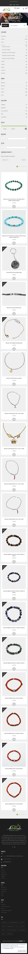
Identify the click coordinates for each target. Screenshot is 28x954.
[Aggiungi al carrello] (14, 207)
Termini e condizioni (5, 906)
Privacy (2, 908)
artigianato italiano (14, 922)
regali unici (10, 933)
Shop (13, 20)
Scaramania (3, 117)
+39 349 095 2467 (14, 1)
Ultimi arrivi (3, 887)
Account (3, 870)
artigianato (4, 922)
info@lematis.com (7, 859)
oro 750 (22, 926)
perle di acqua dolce (11, 930)
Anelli (2, 42)
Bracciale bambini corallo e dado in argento (14, 768)
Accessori (3, 70)
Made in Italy (4, 874)
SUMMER (3, 104)
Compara (24, 160)
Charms (2, 39)
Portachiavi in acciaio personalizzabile (14, 272)
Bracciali (3, 45)
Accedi (17, 4)
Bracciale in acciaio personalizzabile (14, 307)
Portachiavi (3, 36)
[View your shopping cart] (25, 8)
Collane (2, 67)
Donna (2, 89)
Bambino (3, 85)
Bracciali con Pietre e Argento (8, 55)
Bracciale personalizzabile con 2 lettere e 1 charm (14, 448)
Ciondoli (3, 61)
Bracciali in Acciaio (6, 46)
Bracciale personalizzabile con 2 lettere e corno (14, 484)
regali (3, 933)
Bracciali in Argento (6, 49)
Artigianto (3, 876)
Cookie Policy (4, 912)
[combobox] (14, 139)
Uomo (2, 95)
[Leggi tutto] (14, 243)
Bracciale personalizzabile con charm (14, 378)
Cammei (3, 64)
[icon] (12, 847)
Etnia (2, 114)
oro (17, 926)
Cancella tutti (5, 160)
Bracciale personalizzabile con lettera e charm (14, 413)
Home (9, 20)
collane (22, 922)
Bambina (3, 82)
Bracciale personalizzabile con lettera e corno (14, 519)
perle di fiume (22, 930)
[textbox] (14, 139)
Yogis (2, 895)
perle (3, 930)
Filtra (26, 129)
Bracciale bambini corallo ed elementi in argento (14, 733)
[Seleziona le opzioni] (14, 278)
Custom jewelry (4, 110)
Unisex (2, 92)
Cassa (14, 4)
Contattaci (3, 904)
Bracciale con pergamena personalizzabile (14, 343)
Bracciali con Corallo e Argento (8, 52)
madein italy (10, 926)
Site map (3, 878)
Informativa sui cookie (8, 948)
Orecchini (3, 73)
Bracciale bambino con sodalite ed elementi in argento (14, 627)
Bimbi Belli (3, 107)
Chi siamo (3, 872)
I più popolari (4, 889)
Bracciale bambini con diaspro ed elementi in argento (14, 663)
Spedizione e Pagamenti (6, 910)
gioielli (3, 926)
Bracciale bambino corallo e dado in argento (14, 698)
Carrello (10, 4)
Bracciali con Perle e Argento (8, 58)
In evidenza (3, 891)
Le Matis (4, 856)
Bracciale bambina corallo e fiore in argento (14, 804)
